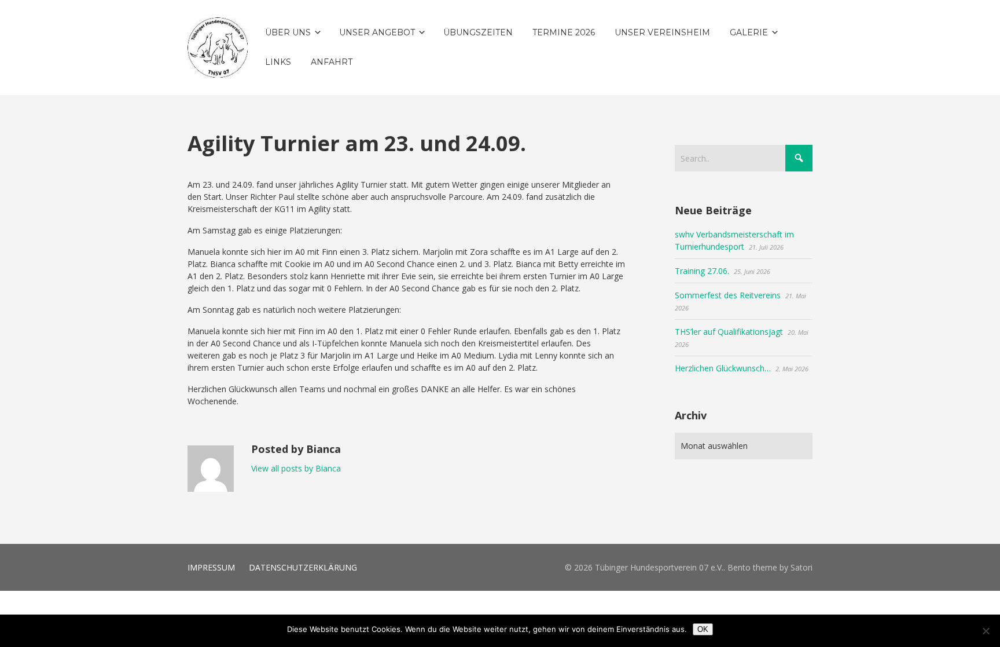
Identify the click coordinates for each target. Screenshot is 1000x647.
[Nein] (985, 631)
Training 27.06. (702, 270)
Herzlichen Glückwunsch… (723, 368)
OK (702, 629)
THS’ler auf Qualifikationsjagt (729, 331)
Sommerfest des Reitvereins (728, 295)
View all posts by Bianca (296, 468)
